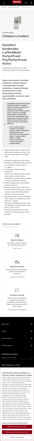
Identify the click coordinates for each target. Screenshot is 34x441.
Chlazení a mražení (13, 7)
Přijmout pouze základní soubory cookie (17, 432)
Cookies (25, 423)
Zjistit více (17, 248)
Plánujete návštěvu (17, 277)
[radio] (4, 227)
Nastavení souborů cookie (17, 437)
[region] (17, 404)
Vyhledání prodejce (10, 354)
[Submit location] (31, 358)
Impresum (5, 423)
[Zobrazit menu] (4, 3)
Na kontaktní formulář (17, 309)
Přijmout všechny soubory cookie (17, 426)
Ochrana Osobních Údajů (15, 423)
